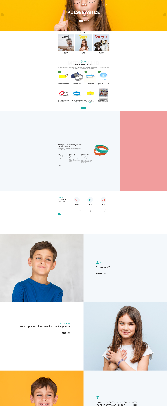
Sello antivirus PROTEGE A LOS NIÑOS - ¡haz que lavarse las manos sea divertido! (103, 101)
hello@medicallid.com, (69, 0)
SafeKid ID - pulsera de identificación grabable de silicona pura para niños (77, 101)
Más (86, 20)
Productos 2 (66, 53)
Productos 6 (83, 53)
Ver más (64, 332)
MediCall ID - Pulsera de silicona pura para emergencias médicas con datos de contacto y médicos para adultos (63, 101)
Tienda (60, 165)
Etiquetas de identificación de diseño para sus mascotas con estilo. (63, 83)
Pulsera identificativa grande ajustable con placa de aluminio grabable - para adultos (77, 84)
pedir (81, 20)
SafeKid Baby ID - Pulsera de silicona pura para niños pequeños (90, 101)
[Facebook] (58, 4)
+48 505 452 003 (61, 0)
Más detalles (99, 273)
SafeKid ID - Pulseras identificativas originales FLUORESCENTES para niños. (103, 83)
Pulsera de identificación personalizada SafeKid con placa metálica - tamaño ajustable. (90, 84)
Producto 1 (101, 53)
